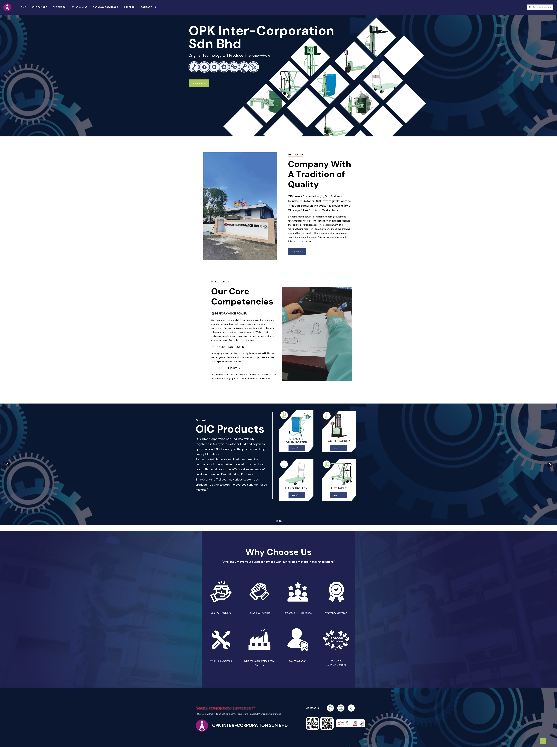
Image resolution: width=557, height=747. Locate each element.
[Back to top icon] (543, 741)
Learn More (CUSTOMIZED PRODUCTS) (296, 496)
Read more (199, 83)
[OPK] (7, 7)
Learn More (297, 448)
